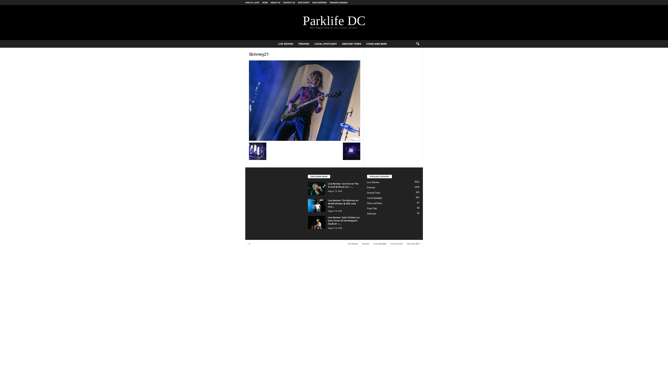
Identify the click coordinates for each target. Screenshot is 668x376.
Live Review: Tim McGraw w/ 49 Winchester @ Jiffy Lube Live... (343, 203)
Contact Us (289, 2)
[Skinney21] (304, 100)
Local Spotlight (326, 43)
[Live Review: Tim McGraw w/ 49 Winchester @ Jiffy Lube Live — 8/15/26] (316, 205)
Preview (304, 43)
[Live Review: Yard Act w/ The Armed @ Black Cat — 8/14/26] (316, 188)
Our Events (303, 2)
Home (265, 2)
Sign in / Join (252, 2)
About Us (275, 2)
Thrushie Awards (338, 2)
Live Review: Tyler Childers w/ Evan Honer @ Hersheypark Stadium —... (344, 220)
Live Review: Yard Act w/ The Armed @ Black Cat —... (343, 185)
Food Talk (372, 208)
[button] (418, 44)
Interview (371, 213)
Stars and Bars (376, 43)
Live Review (285, 43)
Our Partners (319, 2)
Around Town (351, 43)
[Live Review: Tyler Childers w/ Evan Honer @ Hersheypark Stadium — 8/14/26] (316, 222)
